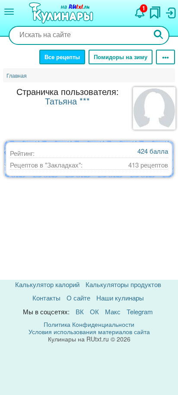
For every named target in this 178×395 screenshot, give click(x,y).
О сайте (78, 297)
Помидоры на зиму (120, 57)
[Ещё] (165, 57)
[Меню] (9, 11)
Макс (113, 311)
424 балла (152, 150)
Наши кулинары (120, 297)
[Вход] (170, 10)
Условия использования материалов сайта (89, 331)
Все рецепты (62, 57)
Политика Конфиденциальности (89, 324)
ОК (94, 311)
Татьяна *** (67, 101)
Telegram (140, 311)
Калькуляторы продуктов (123, 284)
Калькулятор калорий (47, 284)
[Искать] (158, 35)
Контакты (46, 297)
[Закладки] (155, 10)
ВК (80, 311)
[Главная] (62, 13)
